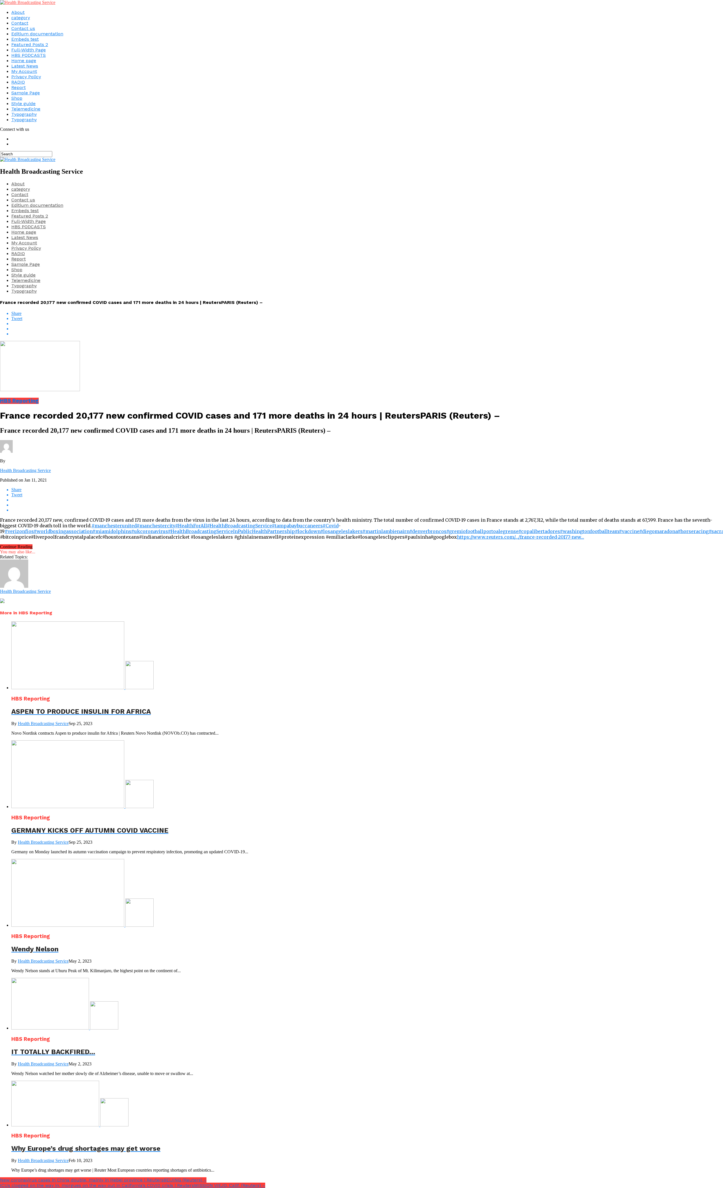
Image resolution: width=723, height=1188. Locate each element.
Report (18, 87)
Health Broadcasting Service (25, 470)
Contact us (23, 28)
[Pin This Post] (367, 328)
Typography (24, 114)
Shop (16, 98)
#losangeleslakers (341, 531)
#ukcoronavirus (149, 531)
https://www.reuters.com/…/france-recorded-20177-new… (520, 537)
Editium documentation (37, 33)
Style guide (23, 103)
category (20, 17)
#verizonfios (19, 531)
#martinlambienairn (385, 531)
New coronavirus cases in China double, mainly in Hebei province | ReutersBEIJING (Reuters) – (103, 1180)
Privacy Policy (26, 76)
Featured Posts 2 (29, 44)
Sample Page (25, 92)
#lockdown (307, 531)
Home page (23, 60)
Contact (19, 23)
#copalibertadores (539, 531)
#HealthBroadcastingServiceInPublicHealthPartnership (231, 531)
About (18, 12)
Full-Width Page (28, 50)
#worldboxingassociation (63, 531)
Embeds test (25, 39)
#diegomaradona (658, 531)
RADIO (18, 82)
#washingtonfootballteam (589, 531)
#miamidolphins (111, 531)
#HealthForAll (191, 525)
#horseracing (693, 531)
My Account (24, 71)
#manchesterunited (114, 525)
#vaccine (629, 531)
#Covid (330, 525)
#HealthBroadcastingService (239, 525)
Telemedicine (25, 109)
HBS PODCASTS (28, 55)
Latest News (24, 66)
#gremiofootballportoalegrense (482, 531)
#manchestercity (155, 525)
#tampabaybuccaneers (297, 525)
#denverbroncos (427, 531)
